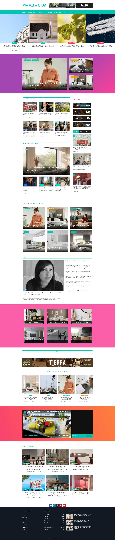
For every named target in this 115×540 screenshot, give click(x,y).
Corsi (23, 522)
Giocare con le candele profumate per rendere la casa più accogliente (62, 189)
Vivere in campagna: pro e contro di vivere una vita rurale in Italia (45, 134)
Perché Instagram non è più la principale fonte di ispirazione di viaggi (33, 494)
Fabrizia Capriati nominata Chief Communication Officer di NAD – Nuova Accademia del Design (43, 293)
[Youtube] (64, 505)
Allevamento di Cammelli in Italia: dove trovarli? (61, 133)
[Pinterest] (60, 505)
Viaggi (25, 489)
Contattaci (24, 517)
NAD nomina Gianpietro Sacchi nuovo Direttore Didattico (28, 189)
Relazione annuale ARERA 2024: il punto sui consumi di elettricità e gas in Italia (78, 282)
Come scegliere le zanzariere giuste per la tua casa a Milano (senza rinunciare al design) (46, 189)
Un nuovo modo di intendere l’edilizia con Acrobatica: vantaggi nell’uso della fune (100, 46)
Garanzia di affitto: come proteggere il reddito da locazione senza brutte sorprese (48, 399)
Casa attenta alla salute (76, 208)
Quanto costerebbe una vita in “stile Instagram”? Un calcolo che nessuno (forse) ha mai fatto (46, 115)
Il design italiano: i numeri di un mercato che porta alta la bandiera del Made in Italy (33, 468)
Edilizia (100, 42)
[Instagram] (57, 505)
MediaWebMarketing (62, 538)
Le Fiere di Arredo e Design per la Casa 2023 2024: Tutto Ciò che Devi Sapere (43, 46)
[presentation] (1, 32)
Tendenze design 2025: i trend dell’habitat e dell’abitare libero (81, 493)
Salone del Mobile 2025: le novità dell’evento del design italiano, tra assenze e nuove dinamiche (81, 168)
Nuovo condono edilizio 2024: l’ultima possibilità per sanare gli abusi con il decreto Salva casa (77, 291)
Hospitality (71, 42)
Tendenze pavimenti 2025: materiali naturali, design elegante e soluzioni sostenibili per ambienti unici (57, 495)
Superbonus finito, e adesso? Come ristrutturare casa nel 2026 (66, 398)
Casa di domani (74, 60)
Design (26, 149)
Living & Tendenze (51, 463)
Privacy (24, 529)
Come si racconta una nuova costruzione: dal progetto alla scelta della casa (84, 398)
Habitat (42, 110)
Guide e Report (25, 524)
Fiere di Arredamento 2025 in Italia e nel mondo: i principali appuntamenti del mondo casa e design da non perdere (82, 188)
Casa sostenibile (35, 60)
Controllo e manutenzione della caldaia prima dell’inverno (31, 398)
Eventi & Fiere (14, 42)
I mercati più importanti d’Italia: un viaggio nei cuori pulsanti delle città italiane (29, 115)
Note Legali (24, 527)
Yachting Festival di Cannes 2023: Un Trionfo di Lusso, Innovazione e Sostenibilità (14, 46)
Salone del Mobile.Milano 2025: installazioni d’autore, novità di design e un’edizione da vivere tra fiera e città (82, 148)
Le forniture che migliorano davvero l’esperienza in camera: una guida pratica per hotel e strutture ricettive (72, 47)
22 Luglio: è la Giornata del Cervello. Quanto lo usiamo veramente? (78, 286)
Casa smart (26, 231)
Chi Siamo (24, 515)
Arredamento (74, 463)
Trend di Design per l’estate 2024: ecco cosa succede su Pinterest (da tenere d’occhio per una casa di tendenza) (30, 134)
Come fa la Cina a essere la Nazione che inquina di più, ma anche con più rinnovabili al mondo (62, 115)
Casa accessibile (27, 60)
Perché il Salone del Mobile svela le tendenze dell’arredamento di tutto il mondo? (81, 469)
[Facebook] (50, 505)
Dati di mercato (27, 463)
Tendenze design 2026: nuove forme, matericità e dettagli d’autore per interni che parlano (57, 468)
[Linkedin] (54, 505)
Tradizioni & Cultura (28, 110)
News (25, 289)
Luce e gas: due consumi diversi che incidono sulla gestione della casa (82, 515)
